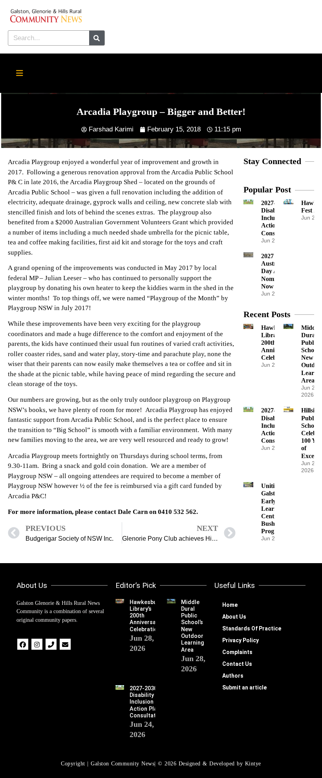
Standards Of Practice (251, 628)
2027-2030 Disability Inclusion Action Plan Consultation (147, 702)
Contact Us (237, 664)
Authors (232, 676)
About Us (234, 617)
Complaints (237, 652)
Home (230, 605)
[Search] (96, 38)
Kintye (253, 764)
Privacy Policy (240, 640)
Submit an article (244, 687)
